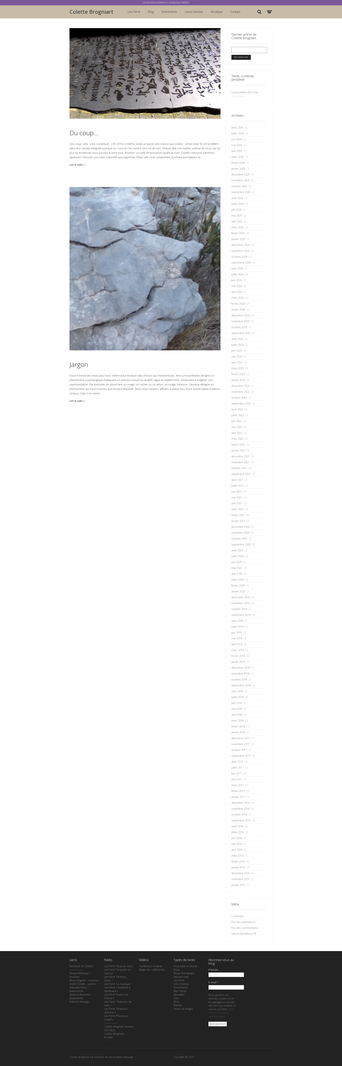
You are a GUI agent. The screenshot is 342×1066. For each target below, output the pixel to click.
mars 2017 (237, 785)
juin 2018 (236, 703)
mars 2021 (237, 509)
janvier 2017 (238, 797)
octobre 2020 (239, 538)
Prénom (213, 969)
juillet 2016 (237, 832)
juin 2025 (236, 209)
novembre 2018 (240, 673)
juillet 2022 (237, 415)
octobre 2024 (239, 256)
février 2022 (238, 444)
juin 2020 (236, 562)
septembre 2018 (241, 685)
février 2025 (238, 233)
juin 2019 (236, 632)
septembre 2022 (241, 403)
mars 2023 (237, 368)
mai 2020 (236, 568)
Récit (176, 1001)
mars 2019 (237, 650)
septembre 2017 (241, 755)
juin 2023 (236, 350)
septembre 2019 (241, 615)
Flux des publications (243, 922)
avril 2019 (236, 644)
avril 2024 (236, 292)
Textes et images (183, 1008)
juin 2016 (236, 838)
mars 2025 (237, 227)
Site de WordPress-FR (243, 933)
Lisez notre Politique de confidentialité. (221, 1012)
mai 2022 (236, 427)
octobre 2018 (239, 679)
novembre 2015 (240, 879)
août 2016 (237, 826)
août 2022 (237, 409)
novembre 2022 (240, 391)
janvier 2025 (238, 239)
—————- (76, 969)
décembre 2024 (240, 245)
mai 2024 (236, 286)
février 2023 (238, 374)
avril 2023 (236, 362)
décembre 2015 (240, 873)
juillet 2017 (237, 767)
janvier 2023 (238, 380)
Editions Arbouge (79, 1001)
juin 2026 (236, 139)
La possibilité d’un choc (244, 92)
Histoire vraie (181, 976)
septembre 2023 (241, 333)
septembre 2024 (241, 262)
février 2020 (238, 585)
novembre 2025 (240, 180)
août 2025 (237, 198)
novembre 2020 (240, 532)
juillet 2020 (237, 556)
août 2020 (237, 550)
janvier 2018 (238, 732)
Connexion (237, 916)
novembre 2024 (240, 250)
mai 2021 (236, 497)
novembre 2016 (240, 808)
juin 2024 (236, 280)
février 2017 (238, 791)
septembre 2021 (241, 474)
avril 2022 (236, 433)
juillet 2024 (237, 274)
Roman (178, 1005)
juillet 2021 (237, 485)
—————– (111, 1023)
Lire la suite (76, 164)
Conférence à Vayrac (150, 966)
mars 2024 (237, 297)
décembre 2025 (240, 174)
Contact (235, 12)
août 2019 (237, 620)
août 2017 (237, 761)
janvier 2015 (238, 885)
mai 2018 (236, 708)
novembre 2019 (240, 603)
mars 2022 (237, 438)
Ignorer (195, 2)
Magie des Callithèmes (152, 969)
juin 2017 (236, 773)
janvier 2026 (238, 168)
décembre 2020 (240, 526)
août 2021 (237, 479)
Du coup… (84, 132)
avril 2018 (236, 714)
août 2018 (237, 691)
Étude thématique (184, 973)
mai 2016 (236, 844)
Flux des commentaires (244, 928)
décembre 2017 (240, 738)
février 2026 (238, 162)
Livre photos (181, 987)
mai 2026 (236, 145)
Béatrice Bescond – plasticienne (80, 996)
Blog (151, 12)
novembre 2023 (240, 321)
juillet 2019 (237, 626)
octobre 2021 (239, 468)
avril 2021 (236, 503)
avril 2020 (236, 573)
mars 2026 (237, 157)
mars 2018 (237, 720)
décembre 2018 (240, 667)
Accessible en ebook (185, 966)
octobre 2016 (239, 814)
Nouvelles (179, 994)
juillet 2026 (237, 133)
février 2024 (238, 303)
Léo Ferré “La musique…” (118, 984)
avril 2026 (236, 151)
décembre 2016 (240, 802)
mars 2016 (237, 855)
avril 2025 (236, 221)
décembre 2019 (240, 597)
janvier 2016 (238, 867)
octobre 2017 (239, 750)
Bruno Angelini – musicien (84, 980)
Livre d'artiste (181, 984)
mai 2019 (236, 638)
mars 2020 (237, 579)
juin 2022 (236, 421)
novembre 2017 (240, 744)
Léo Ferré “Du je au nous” (118, 966)
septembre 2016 (241, 820)
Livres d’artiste (194, 12)
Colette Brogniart (91, 11)
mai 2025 (236, 215)
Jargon (78, 364)
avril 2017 (236, 779)
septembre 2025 (241, 192)
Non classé (180, 991)
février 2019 (238, 656)
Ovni (176, 998)
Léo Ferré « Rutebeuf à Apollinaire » (117, 989)
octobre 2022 (239, 397)
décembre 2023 (240, 315)
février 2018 (238, 726)
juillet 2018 (237, 697)
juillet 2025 (237, 204)
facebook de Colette (81, 966)
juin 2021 (236, 491)
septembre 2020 (241, 544)
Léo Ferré (134, 12)
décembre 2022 (240, 386)
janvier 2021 (238, 521)
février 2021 (238, 515)
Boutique (216, 12)
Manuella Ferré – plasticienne (78, 989)
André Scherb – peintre (82, 984)
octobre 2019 (239, 609)
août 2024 (237, 268)
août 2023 (237, 339)
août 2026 (237, 127)
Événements (169, 12)
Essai (177, 969)
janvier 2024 (238, 309)
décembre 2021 (240, 456)
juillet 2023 (237, 344)
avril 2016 (236, 849)
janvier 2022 (238, 450)
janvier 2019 (238, 662)
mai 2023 (236, 356)
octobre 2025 (239, 186)
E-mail (213, 982)
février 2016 (238, 861)
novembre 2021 (240, 462)
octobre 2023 (239, 327)
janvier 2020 (238, 591)
